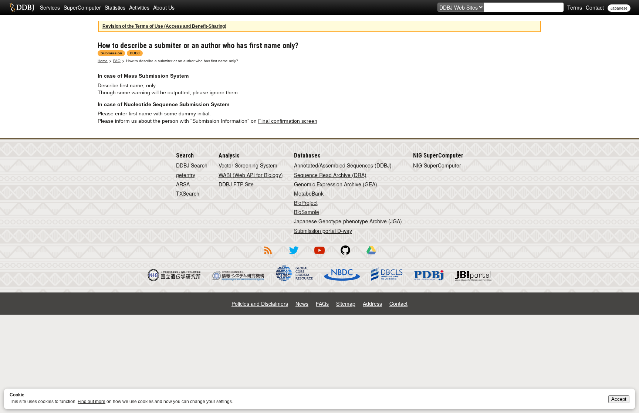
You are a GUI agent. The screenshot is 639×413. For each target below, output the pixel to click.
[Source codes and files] (345, 255)
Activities (139, 7)
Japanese (619, 8)
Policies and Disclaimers (259, 303)
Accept (618, 399)
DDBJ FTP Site (236, 184)
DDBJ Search (191, 165)
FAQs (322, 303)
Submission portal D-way (323, 230)
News (301, 303)
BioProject (306, 202)
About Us (164, 7)
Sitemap (345, 303)
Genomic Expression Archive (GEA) (335, 184)
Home (103, 61)
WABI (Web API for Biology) (251, 175)
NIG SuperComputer (437, 165)
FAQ (117, 61)
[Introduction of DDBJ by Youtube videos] (319, 255)
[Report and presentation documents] (371, 255)
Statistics (115, 7)
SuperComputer (82, 7)
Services (50, 7)
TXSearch (187, 193)
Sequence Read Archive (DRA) (330, 175)
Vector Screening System (248, 165)
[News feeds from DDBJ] (267, 255)
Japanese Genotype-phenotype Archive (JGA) (348, 221)
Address (372, 303)
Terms (574, 7)
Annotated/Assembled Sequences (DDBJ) (343, 165)
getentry (185, 175)
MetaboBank (309, 193)
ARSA (183, 184)
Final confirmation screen (287, 121)
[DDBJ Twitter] (293, 255)
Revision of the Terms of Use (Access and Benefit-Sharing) (164, 26)
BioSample (306, 212)
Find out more (91, 401)
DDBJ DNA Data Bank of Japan (22, 7)
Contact (595, 7)
